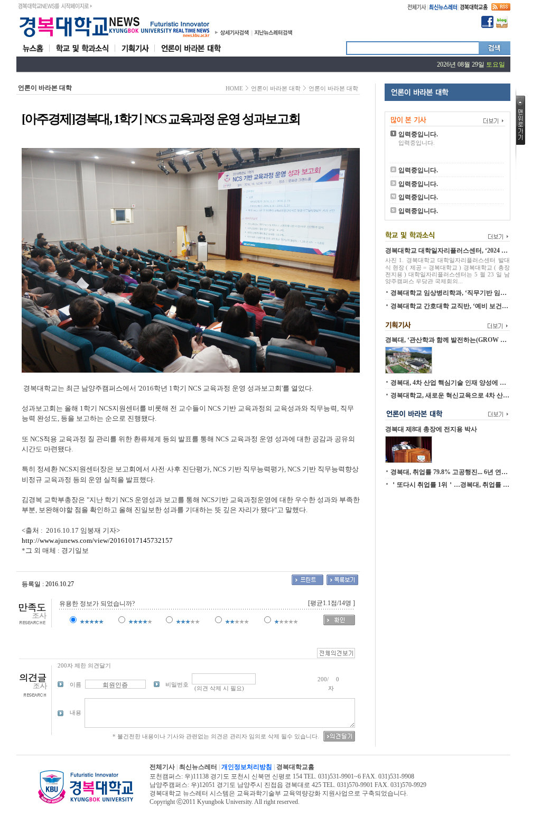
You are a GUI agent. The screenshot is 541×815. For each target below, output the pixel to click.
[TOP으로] (520, 142)
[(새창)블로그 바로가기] (502, 26)
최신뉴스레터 (198, 767)
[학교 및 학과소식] (82, 54)
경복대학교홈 (295, 767)
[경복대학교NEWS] (114, 37)
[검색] (494, 51)
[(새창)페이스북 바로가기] (487, 26)
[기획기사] (135, 54)
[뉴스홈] (32, 54)
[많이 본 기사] (447, 116)
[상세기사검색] (234, 35)
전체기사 (162, 767)
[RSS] (500, 8)
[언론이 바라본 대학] (191, 54)
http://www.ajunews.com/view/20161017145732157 (97, 540)
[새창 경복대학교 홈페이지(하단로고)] (86, 801)
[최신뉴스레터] (443, 8)
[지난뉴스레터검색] (273, 35)
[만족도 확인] (339, 623)
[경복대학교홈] (474, 8)
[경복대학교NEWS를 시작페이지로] (54, 4)
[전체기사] (416, 8)
